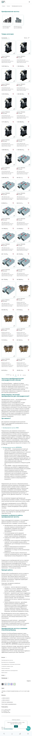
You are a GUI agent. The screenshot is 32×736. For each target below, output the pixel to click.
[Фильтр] (29, 38)
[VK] (5, 684)
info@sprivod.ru (9, 702)
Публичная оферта (16, 719)
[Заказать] (13, 66)
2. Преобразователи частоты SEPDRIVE (11, 447)
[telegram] (8, 684)
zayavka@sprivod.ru (12, 704)
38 (18, 375)
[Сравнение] (20, 734)
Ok (16, 726)
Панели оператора (5, 668)
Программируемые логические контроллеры (10, 664)
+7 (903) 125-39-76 (5, 700)
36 (13, 375)
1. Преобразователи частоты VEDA (10, 427)
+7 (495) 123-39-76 (5, 698)
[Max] (11, 684)
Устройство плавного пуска (7, 666)
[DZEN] (2, 684)
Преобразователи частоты (7, 660)
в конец (24, 375)
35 (10, 375)
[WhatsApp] (14, 684)
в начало (8, 374)
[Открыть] (5, 675)
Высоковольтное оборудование (8, 662)
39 (20, 375)
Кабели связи (4, 672)
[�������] (28, 734)
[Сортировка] (9, 38)
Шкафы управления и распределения (9, 670)
